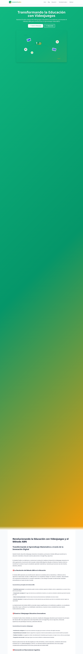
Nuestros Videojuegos (36, 25)
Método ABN (50, 25)
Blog (49, 2)
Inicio (45, 2)
